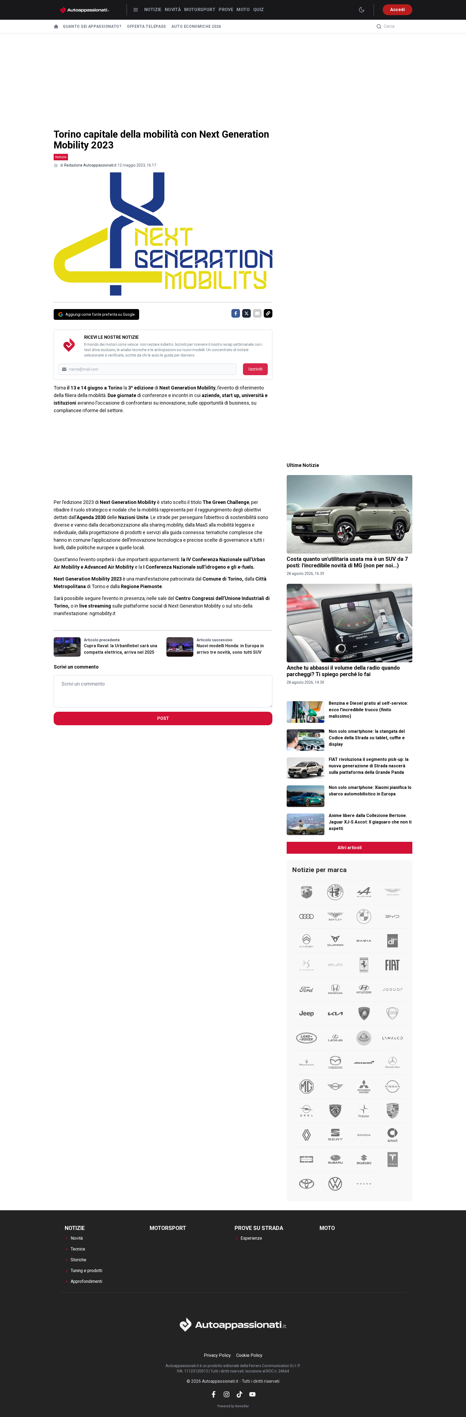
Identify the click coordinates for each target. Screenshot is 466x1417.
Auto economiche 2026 (196, 26)
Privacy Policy (217, 1355)
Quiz (258, 9)
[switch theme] (361, 9)
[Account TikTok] (239, 1394)
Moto (243, 9)
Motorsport (199, 9)
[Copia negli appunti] (268, 313)
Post (163, 718)
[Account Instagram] (226, 1394)
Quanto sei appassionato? (92, 26)
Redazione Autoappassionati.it (90, 165)
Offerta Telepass (146, 26)
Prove (226, 9)
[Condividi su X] (246, 313)
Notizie (153, 9)
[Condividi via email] (257, 313)
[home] (56, 26)
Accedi (397, 9)
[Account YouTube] (252, 1394)
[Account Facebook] (213, 1394)
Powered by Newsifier (233, 1406)
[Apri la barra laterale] (135, 9)
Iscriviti (255, 369)
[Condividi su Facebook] (235, 313)
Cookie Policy (249, 1355)
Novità (173, 9)
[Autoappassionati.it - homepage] (85, 10)
